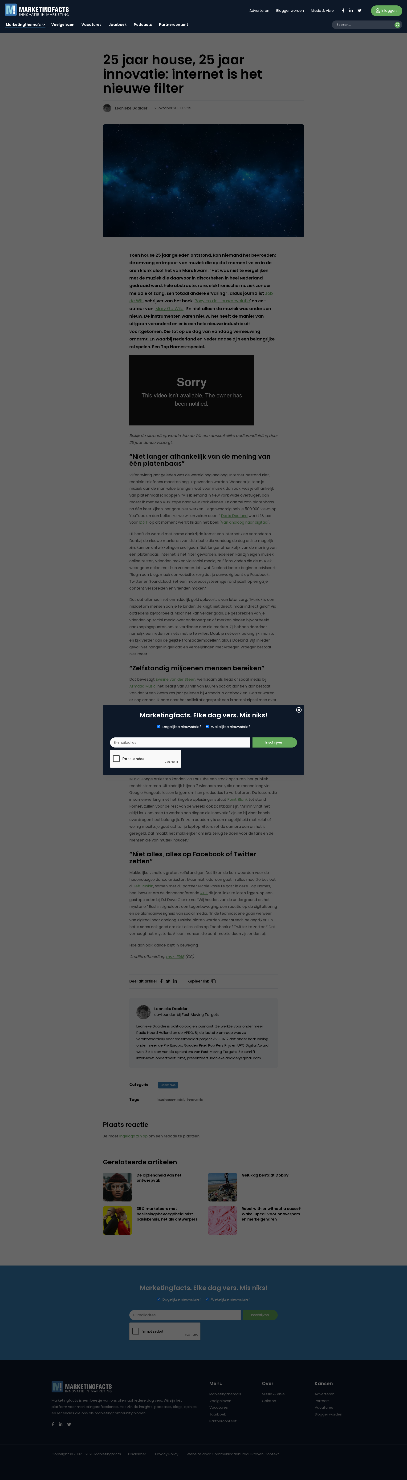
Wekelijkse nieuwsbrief (230, 727)
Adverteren (259, 10)
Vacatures (91, 24)
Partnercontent (173, 24)
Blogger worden (290, 10)
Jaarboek (118, 24)
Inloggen (389, 10)
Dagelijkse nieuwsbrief (182, 727)
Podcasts (143, 24)
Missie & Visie (322, 10)
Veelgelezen (62, 24)
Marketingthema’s (23, 24)
